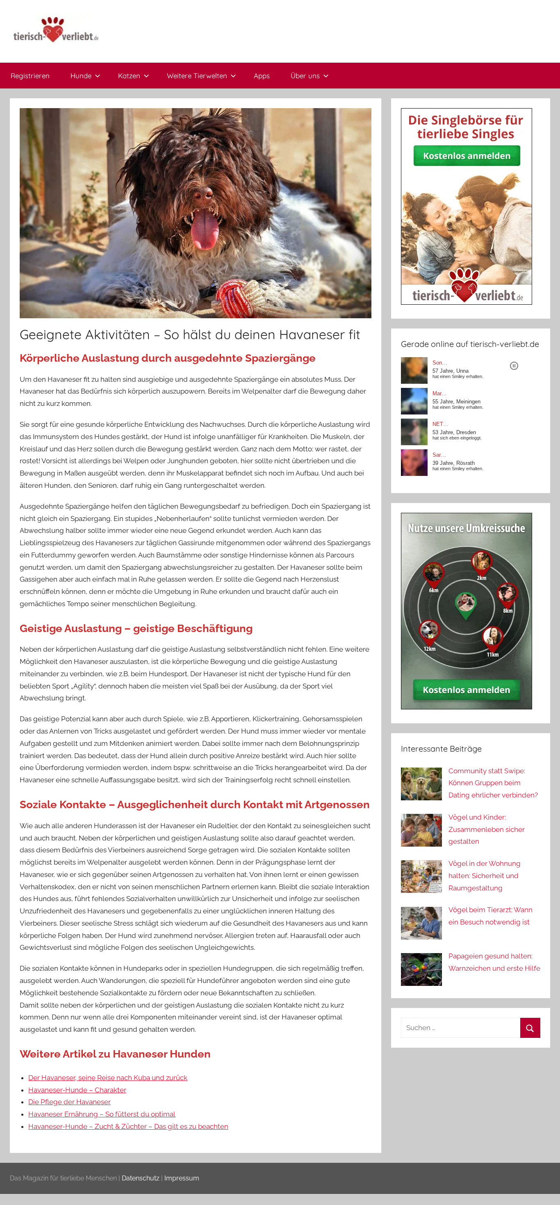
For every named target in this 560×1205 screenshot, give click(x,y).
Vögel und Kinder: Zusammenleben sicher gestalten (486, 829)
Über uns (305, 75)
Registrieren (30, 75)
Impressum (181, 1178)
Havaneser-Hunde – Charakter (77, 1090)
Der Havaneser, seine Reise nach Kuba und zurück (107, 1078)
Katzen (129, 75)
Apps (262, 75)
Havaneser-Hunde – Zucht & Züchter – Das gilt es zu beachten (128, 1126)
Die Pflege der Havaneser (69, 1102)
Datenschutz (140, 1178)
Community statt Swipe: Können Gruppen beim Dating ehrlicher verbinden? (493, 783)
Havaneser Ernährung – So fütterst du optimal (101, 1114)
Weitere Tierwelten (197, 75)
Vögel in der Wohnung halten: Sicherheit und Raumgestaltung (484, 875)
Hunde (81, 75)
